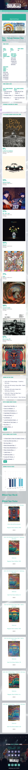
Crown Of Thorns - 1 (9, 457)
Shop (18, 748)
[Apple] (19, 755)
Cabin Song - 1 (8, 452)
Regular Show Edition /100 (14, 561)
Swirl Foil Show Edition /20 (14, 726)
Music (19, 747)
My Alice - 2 (7, 424)
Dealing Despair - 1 (9, 459)
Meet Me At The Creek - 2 (11, 422)
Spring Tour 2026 (18, 32)
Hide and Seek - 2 (8, 415)
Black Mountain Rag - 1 (10, 445)
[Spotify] (16, 755)
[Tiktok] (16, 752)
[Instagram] (12, 752)
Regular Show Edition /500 (14, 527)
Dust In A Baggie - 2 (9, 408)
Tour (15, 747)
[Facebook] (9, 752)
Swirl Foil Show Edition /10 (14, 662)
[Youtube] (12, 755)
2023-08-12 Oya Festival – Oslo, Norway (15, 397)
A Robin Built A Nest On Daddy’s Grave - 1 (15, 438)
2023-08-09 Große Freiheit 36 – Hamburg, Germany (14, 61)
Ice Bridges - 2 (8, 417)
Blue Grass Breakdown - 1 (10, 447)
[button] (1, 11)
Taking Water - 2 (8, 427)
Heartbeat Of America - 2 (10, 413)
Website (10, 747)
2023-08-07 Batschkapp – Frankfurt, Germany (14, 672)
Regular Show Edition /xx (14, 694)
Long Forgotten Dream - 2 (11, 420)
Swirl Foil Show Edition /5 (14, 595)
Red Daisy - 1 (7, 97)
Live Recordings (11, 748)
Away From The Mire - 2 (10, 406)
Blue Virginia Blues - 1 (9, 450)
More (5, 429)
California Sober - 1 (9, 454)
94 (18, 50)
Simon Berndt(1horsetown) (14, 524)
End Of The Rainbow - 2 (10, 410)
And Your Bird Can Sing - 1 (11, 440)
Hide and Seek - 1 (19, 95)
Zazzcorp (14, 558)
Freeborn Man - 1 (8, 95)
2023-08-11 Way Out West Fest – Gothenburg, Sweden (6, 75)
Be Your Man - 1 (8, 443)
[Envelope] (9, 755)
